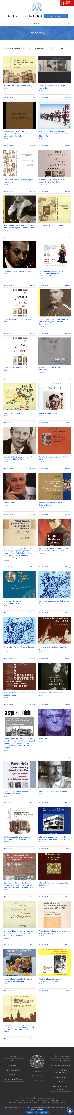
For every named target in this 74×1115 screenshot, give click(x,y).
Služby (13, 1061)
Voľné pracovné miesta (13, 1079)
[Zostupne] (29, 48)
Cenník (60, 1082)
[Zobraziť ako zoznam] (62, 48)
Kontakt (13, 1074)
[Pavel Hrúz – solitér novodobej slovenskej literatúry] (19, 774)
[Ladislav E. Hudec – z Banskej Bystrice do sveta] (54, 440)
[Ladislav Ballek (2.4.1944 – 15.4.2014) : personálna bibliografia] (19, 440)
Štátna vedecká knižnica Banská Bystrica (44, 1098)
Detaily (33, 97)
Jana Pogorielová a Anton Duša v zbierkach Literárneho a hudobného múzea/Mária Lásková (53, 273)
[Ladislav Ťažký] (19, 486)
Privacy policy (44, 1112)
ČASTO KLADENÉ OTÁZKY (13, 1070)
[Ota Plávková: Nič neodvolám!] (54, 676)
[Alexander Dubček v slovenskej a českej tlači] (54, 69)
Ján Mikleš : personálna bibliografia (17, 271)
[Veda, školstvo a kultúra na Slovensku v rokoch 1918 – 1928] (54, 914)
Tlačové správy (61, 1077)
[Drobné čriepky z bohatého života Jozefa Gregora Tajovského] (54, 163)
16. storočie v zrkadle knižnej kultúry (18, 86)
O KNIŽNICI (13, 1056)
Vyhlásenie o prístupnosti (61, 1056)
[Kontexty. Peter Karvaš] (54, 396)
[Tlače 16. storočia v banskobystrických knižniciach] (54, 866)
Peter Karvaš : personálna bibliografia (53, 791)
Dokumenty (13, 1065)
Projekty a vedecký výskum (60, 1065)
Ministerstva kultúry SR (52, 1100)
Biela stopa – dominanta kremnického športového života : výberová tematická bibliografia (54, 134)
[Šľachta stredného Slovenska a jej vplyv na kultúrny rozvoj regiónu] (19, 820)
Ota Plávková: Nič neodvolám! (50, 693)
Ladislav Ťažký (9, 503)
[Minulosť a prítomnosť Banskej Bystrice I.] (54, 584)
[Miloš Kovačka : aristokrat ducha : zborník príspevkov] (19, 584)
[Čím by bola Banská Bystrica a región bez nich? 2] (19, 163)
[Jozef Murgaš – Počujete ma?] (19, 351)
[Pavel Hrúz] (54, 722)
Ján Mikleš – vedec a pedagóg (51, 225)
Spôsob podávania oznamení (60, 1088)
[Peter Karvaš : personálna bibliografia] (54, 774)
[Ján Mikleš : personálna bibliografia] (19, 254)
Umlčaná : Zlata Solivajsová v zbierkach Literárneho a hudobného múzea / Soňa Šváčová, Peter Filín (19, 933)
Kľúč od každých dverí (12, 413)
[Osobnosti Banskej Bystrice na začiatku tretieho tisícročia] (19, 676)
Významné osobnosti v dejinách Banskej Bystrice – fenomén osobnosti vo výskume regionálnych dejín (19, 1027)
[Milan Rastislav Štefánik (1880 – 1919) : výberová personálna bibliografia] (54, 532)
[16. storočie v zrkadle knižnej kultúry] (19, 69)
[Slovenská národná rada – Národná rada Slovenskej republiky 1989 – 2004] (54, 820)
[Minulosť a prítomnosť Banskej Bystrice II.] (19, 630)
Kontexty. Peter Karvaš (48, 413)
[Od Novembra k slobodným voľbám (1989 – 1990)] (54, 630)
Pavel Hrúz (43, 739)
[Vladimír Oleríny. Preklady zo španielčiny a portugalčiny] (54, 962)
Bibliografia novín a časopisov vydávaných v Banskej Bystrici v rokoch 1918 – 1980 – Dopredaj (19, 134)
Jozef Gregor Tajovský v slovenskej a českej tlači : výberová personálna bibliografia (53, 321)
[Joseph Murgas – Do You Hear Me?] (19, 302)
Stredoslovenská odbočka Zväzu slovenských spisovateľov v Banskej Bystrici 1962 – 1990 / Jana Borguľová (18, 885)
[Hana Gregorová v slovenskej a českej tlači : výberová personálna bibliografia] (19, 209)
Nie (36, 1112)
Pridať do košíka (9, 97)
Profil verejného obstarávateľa (61, 1071)
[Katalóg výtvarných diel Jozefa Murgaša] (54, 351)
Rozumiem (30, 1112)
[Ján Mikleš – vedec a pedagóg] (54, 209)
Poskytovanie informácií (61, 1061)
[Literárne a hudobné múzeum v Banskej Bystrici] (54, 486)
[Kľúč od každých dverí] (19, 396)
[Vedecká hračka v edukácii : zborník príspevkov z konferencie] (19, 962)
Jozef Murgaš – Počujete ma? (15, 367)
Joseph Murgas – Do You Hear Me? (17, 319)
